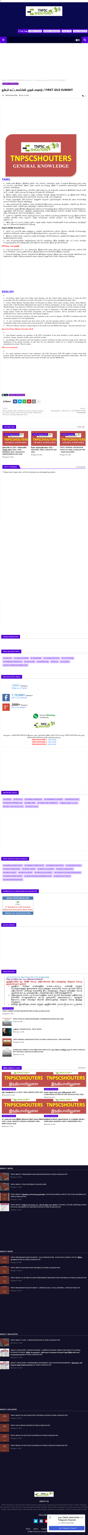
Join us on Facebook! (19, 698)
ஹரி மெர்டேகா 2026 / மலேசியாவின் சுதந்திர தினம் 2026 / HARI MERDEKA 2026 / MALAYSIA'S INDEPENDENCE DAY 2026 (14, 450)
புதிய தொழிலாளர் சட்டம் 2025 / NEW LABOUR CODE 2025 (22, 1092)
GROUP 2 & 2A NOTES (47, 869)
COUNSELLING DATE (52, 658)
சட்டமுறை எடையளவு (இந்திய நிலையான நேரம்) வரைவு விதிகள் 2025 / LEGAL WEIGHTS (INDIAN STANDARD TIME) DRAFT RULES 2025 (23, 1121)
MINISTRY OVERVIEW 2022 (13, 803)
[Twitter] (20, 401)
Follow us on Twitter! (19, 688)
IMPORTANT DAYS (73, 799)
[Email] (34, 401)
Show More (81, 1068)
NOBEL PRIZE (31, 803)
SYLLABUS (65, 662)
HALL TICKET (30, 662)
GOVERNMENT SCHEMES (54, 799)
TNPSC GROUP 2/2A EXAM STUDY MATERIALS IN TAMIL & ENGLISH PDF (35, 1268)
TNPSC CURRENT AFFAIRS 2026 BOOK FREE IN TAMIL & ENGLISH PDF (26, 1011)
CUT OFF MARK (68, 658)
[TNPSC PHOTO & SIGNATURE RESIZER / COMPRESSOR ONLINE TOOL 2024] (7, 1022)
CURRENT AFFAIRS (35, 31)
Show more (81, 427)
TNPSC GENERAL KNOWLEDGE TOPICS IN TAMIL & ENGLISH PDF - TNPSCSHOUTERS (72, 449)
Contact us (45, 1529)
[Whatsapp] (24, 401)
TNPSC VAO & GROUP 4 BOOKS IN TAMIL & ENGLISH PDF (30, 1425)
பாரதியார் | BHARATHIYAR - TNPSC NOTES (27, 1029)
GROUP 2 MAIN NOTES (65, 869)
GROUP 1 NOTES (29, 869)
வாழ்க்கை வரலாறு (33, 806)
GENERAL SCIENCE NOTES (13, 865)
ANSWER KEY (37, 658)
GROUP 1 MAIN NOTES (12, 869)
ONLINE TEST (66, 31)
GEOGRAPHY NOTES (74, 865)
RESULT (55, 662)
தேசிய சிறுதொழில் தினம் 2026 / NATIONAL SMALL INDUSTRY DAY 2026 (44, 449)
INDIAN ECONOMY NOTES (13, 876)
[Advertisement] (44, 23)
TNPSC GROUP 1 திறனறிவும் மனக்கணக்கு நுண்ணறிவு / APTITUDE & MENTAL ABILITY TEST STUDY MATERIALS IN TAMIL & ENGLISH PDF (48, 1195)
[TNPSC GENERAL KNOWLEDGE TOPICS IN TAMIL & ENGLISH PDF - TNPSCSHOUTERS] (7, 1042)
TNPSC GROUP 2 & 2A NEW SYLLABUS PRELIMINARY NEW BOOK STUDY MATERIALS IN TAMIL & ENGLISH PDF (49, 1278)
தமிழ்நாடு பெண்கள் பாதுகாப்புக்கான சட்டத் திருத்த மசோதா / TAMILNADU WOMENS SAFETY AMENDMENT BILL (64, 1120)
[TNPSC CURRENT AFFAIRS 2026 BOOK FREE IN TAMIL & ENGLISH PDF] (44, 991)
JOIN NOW (52, 740)
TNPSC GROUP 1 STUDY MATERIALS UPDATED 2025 (28, 1184)
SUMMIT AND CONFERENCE (49, 803)
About (35, 1529)
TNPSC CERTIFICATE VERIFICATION (16, 665)
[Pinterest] (29, 401)
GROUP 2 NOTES (10, 873)
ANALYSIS (8, 658)
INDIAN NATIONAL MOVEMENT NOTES (39, 876)
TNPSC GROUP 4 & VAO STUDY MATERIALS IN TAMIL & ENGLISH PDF (34, 1435)
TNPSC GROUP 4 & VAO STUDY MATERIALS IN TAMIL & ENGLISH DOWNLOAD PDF (39, 1445)
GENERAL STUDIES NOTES (35, 865)
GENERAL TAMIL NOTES (55, 865)
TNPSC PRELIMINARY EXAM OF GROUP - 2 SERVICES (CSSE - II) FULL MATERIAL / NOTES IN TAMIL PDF (45, 1288)
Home (4, 80)
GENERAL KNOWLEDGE (52, 31)
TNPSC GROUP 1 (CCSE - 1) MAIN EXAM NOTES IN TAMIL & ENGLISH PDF (35, 1340)
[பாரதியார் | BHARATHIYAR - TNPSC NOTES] (7, 1032)
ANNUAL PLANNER (22, 658)
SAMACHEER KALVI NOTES (13, 880)
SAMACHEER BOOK (80, 31)
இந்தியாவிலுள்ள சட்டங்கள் (69, 803)
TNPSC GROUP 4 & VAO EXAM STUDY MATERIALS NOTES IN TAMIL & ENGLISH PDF (39, 1415)
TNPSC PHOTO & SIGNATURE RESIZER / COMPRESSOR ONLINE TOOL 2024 (38, 1019)
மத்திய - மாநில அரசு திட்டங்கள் (14, 806)
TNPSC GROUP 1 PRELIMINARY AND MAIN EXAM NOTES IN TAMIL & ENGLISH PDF (39, 1174)
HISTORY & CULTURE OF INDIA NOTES (68, 873)
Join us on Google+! (19, 707)
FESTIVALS (19, 799)
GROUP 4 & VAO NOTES (44, 873)
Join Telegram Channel (67, 1528)
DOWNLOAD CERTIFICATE (13, 662)
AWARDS (8, 799)
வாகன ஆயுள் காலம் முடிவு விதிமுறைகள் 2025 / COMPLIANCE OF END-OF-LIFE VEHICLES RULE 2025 (64, 1093)
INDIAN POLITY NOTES (63, 876)
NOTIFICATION (43, 662)
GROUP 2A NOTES (26, 873)
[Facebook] (15, 401)
